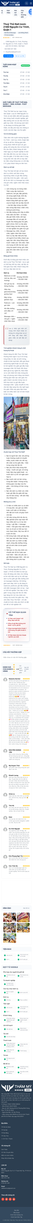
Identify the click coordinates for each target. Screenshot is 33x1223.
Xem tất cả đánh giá (26, 669)
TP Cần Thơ (5, 1136)
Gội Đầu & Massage (10, 32)
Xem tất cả (26, 908)
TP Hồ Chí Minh (8, 35)
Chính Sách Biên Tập (16, 1217)
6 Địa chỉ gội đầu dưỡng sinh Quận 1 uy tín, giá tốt (17, 624)
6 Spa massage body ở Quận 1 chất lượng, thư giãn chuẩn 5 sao (17, 630)
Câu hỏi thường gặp (23, 14)
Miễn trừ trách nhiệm (7, 1155)
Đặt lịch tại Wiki (19, 56)
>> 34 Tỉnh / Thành (6, 1138)
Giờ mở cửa (15, 13)
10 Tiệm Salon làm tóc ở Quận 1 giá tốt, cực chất (17, 636)
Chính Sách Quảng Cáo (16, 1214)
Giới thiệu (8, 12)
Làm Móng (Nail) (23, 32)
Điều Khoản (16, 1212)
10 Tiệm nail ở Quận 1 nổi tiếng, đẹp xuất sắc (15, 619)
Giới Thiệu (4, 1149)
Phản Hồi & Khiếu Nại (7, 1158)
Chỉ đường (9, 56)
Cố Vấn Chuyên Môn (7, 1152)
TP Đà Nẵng (5, 1133)
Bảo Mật (16, 1210)
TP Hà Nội (4, 1130)
